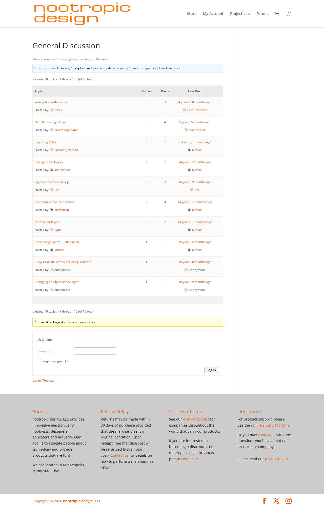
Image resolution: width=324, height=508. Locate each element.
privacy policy (276, 458)
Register (49, 380)
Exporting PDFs (45, 142)
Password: (45, 351)
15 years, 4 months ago (194, 242)
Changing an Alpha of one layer (57, 282)
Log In (211, 370)
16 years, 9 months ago (194, 282)
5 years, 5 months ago (194, 122)
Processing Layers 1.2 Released (57, 242)
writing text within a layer (52, 102)
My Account (213, 14)
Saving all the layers (49, 162)
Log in (36, 380)
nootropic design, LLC (82, 500)
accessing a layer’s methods (54, 202)
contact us (190, 458)
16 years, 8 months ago (194, 262)
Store (191, 14)
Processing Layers (68, 59)
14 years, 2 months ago (194, 162)
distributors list (196, 419)
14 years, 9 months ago (194, 182)
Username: (45, 339)
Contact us (120, 455)
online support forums (270, 425)
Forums (262, 14)
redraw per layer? (47, 222)
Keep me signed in (55, 361)
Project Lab (240, 14)
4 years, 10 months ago (133, 68)
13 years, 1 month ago (195, 142)
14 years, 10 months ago (194, 202)
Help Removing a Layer (51, 122)
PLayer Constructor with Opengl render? (63, 262)
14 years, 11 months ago (194, 222)
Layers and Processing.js (52, 182)
